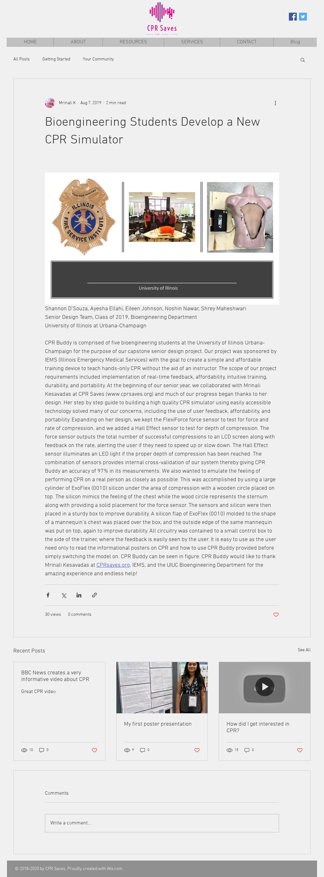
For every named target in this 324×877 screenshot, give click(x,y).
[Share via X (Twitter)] (63, 595)
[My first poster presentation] (162, 687)
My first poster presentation (158, 724)
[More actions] (275, 103)
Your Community (98, 59)
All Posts (21, 59)
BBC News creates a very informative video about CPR (55, 676)
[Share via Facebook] (48, 595)
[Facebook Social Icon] (293, 17)
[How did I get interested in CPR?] (264, 687)
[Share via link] (94, 595)
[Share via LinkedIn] (79, 595)
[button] (303, 59)
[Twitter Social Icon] (303, 17)
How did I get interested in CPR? (258, 727)
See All (304, 650)
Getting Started (56, 59)
